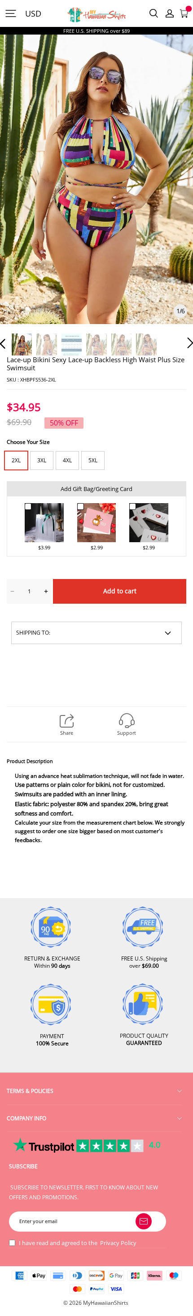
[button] (20, 189)
